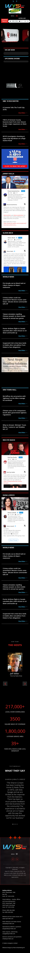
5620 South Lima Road (8, 905)
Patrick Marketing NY (19, 947)
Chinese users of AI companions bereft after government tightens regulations (14, 413)
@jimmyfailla (7, 215)
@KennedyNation (18, 215)
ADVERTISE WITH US (4, 20)
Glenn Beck (10, 251)
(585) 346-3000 (11, 910)
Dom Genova (16, 673)
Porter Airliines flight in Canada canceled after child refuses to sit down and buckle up (15, 331)
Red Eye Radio (11, 472)
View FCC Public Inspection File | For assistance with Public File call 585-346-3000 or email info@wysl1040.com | (15, 873)
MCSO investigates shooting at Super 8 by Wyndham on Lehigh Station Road (14, 138)
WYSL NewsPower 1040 (8, 903)
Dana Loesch (10, 526)
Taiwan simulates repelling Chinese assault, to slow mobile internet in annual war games (14, 316)
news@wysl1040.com (8, 923)
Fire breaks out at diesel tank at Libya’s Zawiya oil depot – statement (14, 285)
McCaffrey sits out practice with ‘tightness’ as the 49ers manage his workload (14, 398)
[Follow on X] (13, 1)
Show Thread (13, 540)
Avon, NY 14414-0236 (8, 907)
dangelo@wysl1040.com (9, 928)
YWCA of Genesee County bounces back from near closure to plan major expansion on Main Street (14, 123)
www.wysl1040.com (7, 918)
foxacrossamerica (12, 204)
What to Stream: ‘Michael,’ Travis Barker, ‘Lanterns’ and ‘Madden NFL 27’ (14, 427)
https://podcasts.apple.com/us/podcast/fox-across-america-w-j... (15, 224)
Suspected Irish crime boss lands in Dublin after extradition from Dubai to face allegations (14, 345)
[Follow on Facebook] (16, 1)
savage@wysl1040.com (8, 933)
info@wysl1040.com (7, 938)
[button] (5, 684)
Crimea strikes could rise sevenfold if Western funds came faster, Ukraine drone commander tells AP (15, 301)
